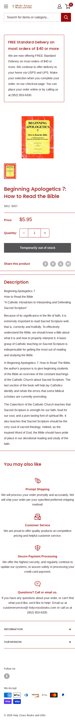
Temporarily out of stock (37, 247)
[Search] (66, 17)
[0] (67, 6)
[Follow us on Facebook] (7, 676)
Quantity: (10, 233)
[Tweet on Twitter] (60, 264)
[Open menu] (6, 6)
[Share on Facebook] (45, 264)
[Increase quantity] (45, 233)
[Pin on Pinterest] (53, 264)
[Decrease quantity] (24, 233)
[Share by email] (68, 264)
